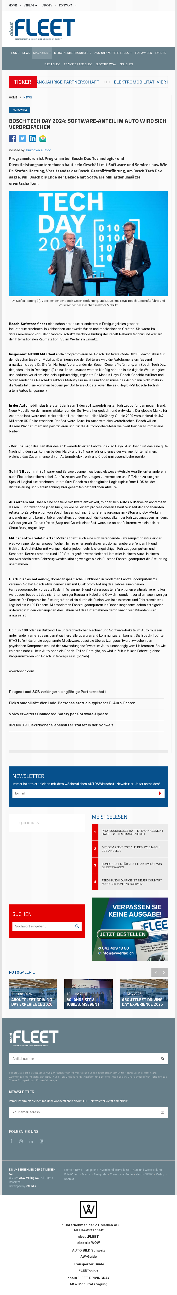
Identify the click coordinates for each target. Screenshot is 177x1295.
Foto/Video (72, 1174)
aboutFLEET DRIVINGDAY (89, 1278)
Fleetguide (101, 1174)
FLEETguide (88, 1270)
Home (69, 1169)
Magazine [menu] (92, 1169)
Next (164, 972)
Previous (155, 972)
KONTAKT (66, 5)
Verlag (161, 1174)
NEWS (28, 97)
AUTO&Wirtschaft (89, 1230)
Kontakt (70, 1179)
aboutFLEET (88, 1237)
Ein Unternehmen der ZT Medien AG (89, 1225)
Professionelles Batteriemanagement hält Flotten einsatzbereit (133, 832)
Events (87, 1174)
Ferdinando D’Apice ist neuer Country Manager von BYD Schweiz (132, 882)
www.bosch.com (21, 671)
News (80, 1169)
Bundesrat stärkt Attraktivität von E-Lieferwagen (132, 865)
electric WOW (145, 1174)
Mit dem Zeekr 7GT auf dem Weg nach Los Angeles (130, 849)
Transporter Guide (122, 1174)
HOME (13, 5)
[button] (42, 53)
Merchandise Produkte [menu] (115, 1169)
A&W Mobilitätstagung (88, 1284)
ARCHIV (47, 5)
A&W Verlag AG (29, 1178)
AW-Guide (88, 1257)
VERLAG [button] (29, 5)
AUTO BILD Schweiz (88, 1250)
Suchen (127, 64)
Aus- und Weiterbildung (148, 1169)
